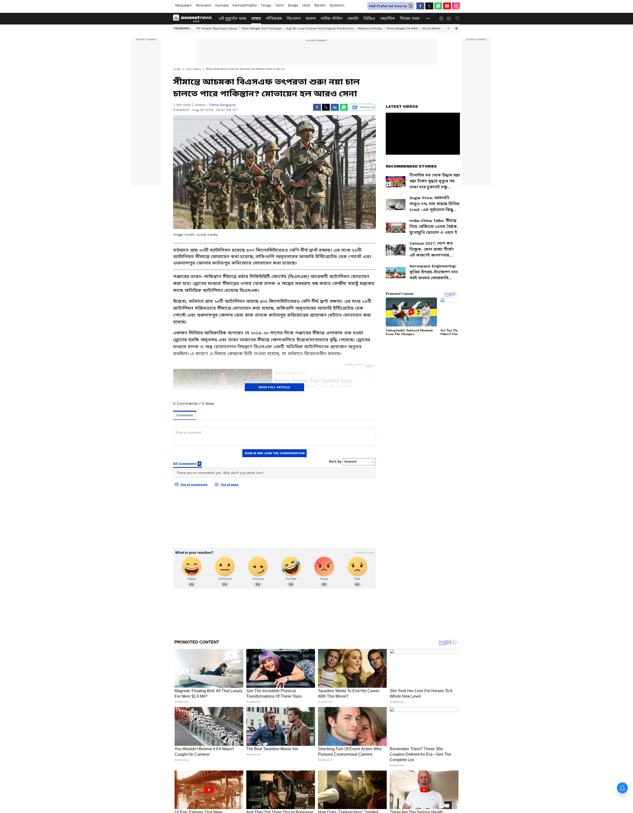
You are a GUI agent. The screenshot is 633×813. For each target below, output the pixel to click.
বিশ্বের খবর (409, 18)
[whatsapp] (438, 5)
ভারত (256, 18)
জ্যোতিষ (387, 18)
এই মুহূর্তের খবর (232, 18)
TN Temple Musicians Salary (216, 28)
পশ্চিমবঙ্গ (274, 18)
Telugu (266, 5)
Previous (448, 28)
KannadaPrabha (244, 5)
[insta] (456, 5)
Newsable (203, 5)
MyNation (337, 5)
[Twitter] (429, 5)
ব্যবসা (311, 18)
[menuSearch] (457, 19)
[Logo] (194, 18)
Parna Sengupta (222, 105)
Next (456, 28)
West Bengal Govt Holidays (262, 28)
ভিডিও (369, 18)
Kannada (221, 5)
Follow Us (367, 107)
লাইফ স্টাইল (331, 18)
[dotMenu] (428, 18)
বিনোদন (294, 18)
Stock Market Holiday (438, 28)
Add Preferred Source (388, 6)
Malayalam (183, 5)
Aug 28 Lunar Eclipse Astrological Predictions (320, 28)
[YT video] (447, 5)
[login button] (442, 18)
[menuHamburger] (449, 18)
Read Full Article (274, 387)
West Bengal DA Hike (402, 28)
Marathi (320, 5)
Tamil (279, 5)
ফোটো (353, 18)
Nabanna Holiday (370, 28)
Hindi (306, 5)
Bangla (293, 5)
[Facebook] (420, 5)
